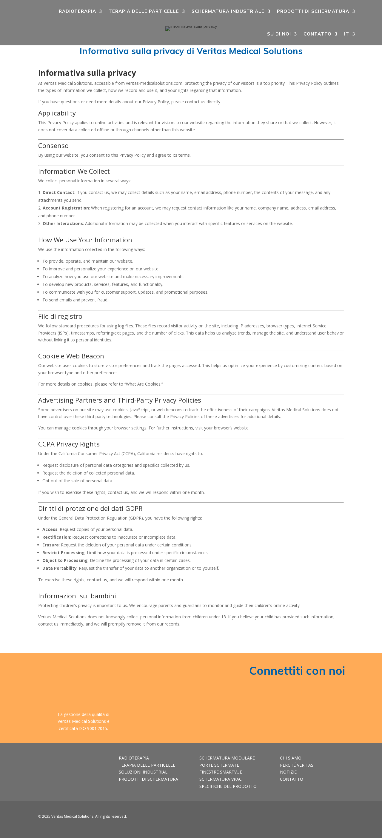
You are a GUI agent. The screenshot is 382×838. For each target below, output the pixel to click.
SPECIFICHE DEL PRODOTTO (228, 786)
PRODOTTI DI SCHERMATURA (313, 11)
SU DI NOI (279, 34)
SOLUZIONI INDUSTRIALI (144, 772)
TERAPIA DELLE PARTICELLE (144, 11)
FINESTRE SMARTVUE (220, 772)
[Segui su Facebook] (310, 817)
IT (346, 34)
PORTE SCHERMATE (219, 765)
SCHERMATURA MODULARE (227, 758)
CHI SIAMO (290, 758)
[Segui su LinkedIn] (322, 817)
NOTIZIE (288, 772)
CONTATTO (318, 34)
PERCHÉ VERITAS (296, 765)
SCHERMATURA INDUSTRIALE (228, 11)
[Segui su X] (334, 817)
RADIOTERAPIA (77, 11)
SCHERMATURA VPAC (220, 779)
